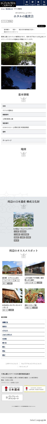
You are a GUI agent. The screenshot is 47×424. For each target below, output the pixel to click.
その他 (4, 339)
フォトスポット (7, 335)
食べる (4, 343)
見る (3, 351)
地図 (14, 29)
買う (3, 347)
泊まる (4, 326)
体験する (5, 322)
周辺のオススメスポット (10, 32)
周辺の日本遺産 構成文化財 (26, 29)
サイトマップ (24, 367)
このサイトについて (12, 363)
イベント (5, 330)
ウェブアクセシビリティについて (31, 363)
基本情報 (6, 29)
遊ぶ (3, 355)
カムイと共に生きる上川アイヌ (8, 4)
